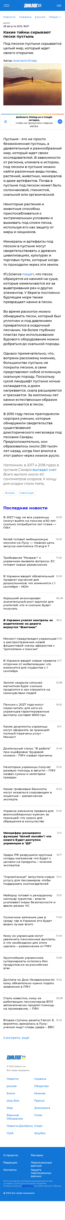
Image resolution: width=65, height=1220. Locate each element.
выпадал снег (44, 470)
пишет (28, 274)
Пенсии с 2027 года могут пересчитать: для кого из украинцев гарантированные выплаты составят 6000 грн (26, 710)
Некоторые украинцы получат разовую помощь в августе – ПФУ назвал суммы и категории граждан (29, 772)
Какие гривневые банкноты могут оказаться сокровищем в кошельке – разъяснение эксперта (27, 794)
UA (59, 5)
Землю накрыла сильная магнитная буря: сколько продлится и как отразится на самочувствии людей (26, 688)
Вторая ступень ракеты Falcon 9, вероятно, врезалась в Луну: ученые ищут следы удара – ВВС (28, 1024)
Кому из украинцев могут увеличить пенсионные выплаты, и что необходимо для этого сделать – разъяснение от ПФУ (29, 941)
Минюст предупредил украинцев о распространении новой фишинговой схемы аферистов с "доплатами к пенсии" (29, 644)
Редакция (10, 1162)
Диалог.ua (27, 1186)
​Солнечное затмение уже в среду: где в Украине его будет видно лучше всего (27, 921)
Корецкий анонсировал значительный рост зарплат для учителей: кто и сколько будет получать (28, 603)
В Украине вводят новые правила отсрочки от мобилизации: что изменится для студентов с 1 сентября (29, 666)
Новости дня (27, 493)
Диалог (6, 23)
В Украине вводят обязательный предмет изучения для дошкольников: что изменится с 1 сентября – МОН (29, 581)
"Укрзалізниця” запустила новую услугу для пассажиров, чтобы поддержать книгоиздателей (28, 880)
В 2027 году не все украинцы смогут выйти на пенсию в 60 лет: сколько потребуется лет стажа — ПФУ (29, 522)
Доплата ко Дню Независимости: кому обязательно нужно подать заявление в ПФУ (29, 983)
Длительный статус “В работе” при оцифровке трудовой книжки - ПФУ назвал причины (27, 752)
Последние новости (25, 508)
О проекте (10, 1155)
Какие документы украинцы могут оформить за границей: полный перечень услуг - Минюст (26, 732)
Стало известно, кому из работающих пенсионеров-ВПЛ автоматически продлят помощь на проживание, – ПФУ (28, 1003)
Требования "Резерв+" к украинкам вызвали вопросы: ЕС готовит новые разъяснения (29, 561)
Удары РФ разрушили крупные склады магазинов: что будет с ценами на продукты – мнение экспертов (27, 860)
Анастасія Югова (25, 60)
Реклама (37, 1155)
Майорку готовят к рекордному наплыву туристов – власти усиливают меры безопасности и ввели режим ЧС (29, 900)
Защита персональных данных (41, 1173)
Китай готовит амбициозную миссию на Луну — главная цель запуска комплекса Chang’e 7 (28, 543)
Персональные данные (41, 1164)
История (9, 493)
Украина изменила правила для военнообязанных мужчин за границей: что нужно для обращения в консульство (28, 816)
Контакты (10, 1169)
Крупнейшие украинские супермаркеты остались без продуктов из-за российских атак (25, 963)
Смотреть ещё (16, 1038)
